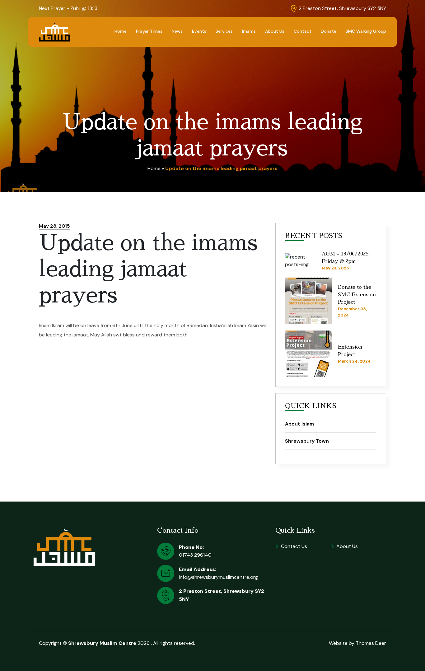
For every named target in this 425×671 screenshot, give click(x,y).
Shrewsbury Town (307, 441)
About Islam (299, 424)
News (177, 31)
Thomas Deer (371, 643)
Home (120, 31)
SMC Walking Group (366, 31)
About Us (274, 31)
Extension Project (350, 351)
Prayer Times (149, 31)
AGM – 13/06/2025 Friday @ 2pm (345, 257)
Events (199, 31)
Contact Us (294, 546)
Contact (302, 31)
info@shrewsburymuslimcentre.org (218, 577)
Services (224, 31)
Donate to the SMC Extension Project (357, 295)
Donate (328, 31)
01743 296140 (195, 555)
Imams (249, 31)
